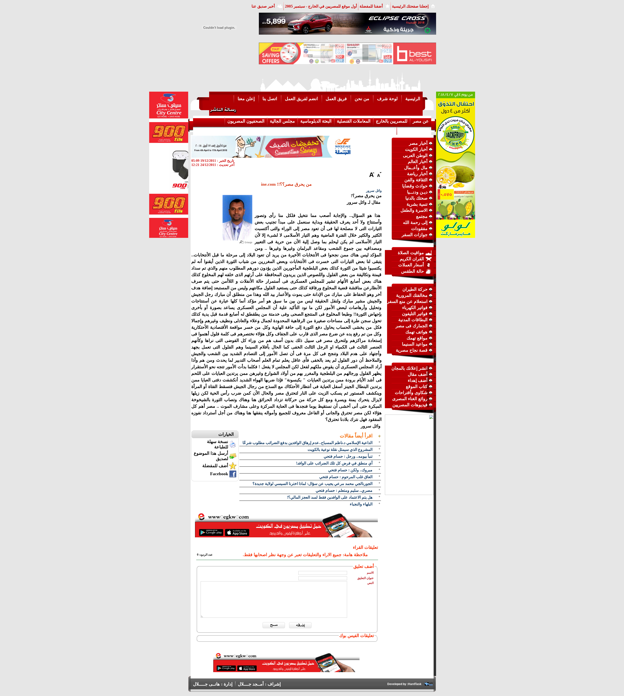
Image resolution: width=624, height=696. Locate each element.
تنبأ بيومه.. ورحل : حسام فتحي (348, 456)
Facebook (219, 473)
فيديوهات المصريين (410, 404)
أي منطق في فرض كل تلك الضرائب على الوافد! (334, 463)
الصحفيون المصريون (245, 121)
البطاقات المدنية (413, 319)
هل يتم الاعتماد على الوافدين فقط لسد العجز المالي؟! (329, 497)
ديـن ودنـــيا (417, 192)
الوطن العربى (415, 155)
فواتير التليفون (415, 313)
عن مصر (421, 121)
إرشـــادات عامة (414, 130)
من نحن (362, 98)
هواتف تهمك (416, 331)
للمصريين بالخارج (391, 121)
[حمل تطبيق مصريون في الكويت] (286, 670)
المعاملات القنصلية (353, 121)
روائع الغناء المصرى (410, 398)
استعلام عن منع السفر (407, 301)
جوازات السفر (415, 234)
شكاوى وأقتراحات (411, 392)
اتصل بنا (270, 98)
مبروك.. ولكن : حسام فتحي (350, 470)
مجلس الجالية (282, 121)
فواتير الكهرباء (415, 307)
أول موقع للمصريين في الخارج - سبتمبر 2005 (321, 6)
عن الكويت (384, 130)
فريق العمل (336, 98)
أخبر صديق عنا (263, 6)
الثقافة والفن (416, 179)
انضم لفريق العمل (301, 98)
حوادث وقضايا (415, 186)
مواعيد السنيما (415, 344)
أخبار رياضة (417, 173)
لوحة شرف (387, 98)
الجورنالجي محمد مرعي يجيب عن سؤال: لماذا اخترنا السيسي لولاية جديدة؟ (312, 484)
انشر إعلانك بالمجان (409, 368)
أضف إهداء (418, 380)
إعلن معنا (246, 98)
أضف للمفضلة (215, 465)
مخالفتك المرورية (412, 295)
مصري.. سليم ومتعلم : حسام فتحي (344, 490)
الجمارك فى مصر (412, 325)
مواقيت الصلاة (411, 252)
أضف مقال (418, 374)
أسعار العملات (411, 264)
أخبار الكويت (416, 149)
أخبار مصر (418, 143)
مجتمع (422, 216)
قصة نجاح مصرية (412, 350)
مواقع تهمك (417, 338)
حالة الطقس (412, 271)
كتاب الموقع (417, 386)
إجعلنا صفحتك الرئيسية (410, 6)
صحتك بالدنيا (416, 198)
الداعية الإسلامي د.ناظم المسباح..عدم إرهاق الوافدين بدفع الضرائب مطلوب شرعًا (307, 443)
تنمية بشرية (417, 204)
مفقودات (419, 228)
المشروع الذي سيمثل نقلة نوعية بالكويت (340, 449)
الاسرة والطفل (414, 210)
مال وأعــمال (416, 167)
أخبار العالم (418, 161)
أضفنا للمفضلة (371, 6)
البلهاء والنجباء (361, 504)
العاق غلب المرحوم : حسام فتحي (345, 477)
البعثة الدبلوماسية (316, 121)
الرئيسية (412, 98)
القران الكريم (412, 258)
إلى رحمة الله (415, 222)
